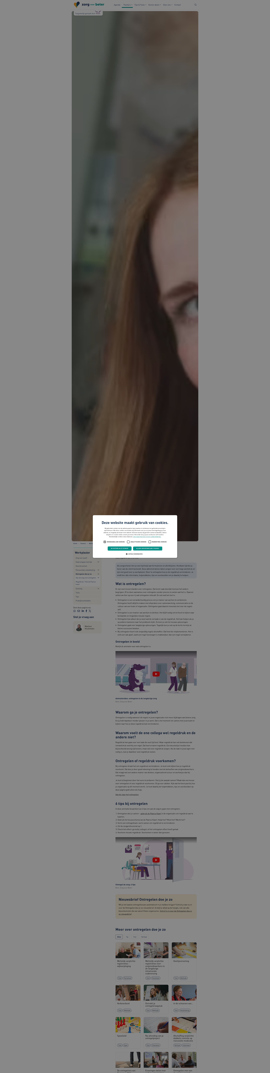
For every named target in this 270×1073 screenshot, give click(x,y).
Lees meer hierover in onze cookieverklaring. (147, 537)
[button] (135, 554)
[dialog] (135, 536)
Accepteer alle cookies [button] (119, 548)
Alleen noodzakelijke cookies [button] (147, 548)
